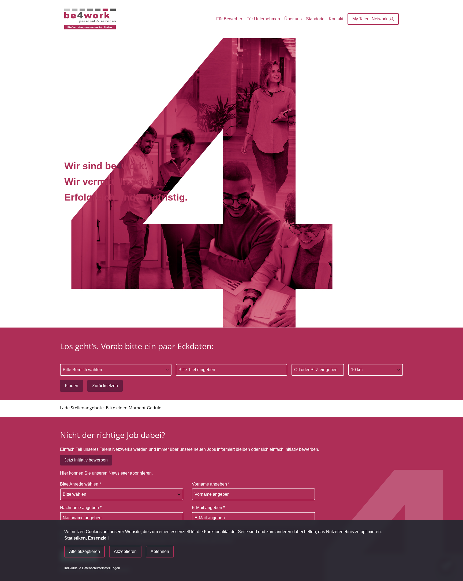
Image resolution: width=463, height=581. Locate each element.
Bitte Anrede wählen (80, 484)
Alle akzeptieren (84, 551)
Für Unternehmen (263, 19)
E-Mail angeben (208, 507)
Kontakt (336, 19)
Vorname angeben (211, 484)
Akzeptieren (125, 551)
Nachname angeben (81, 507)
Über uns (293, 19)
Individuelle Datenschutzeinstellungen (92, 568)
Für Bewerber (229, 19)
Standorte (315, 19)
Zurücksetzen (105, 385)
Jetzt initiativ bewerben (86, 460)
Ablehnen (160, 551)
